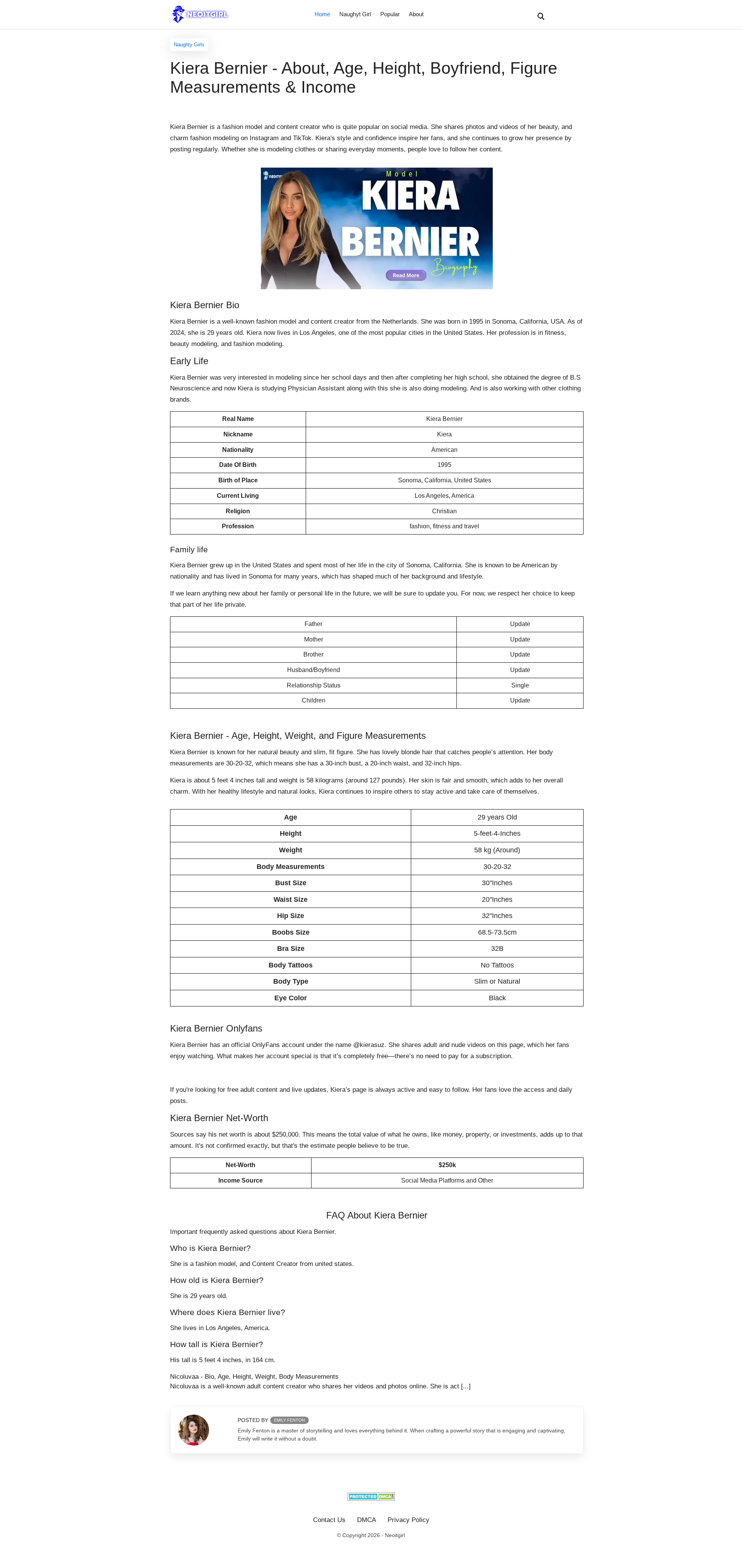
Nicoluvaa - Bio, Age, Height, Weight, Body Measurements (254, 1376)
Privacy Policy (408, 1520)
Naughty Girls (189, 45)
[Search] (541, 16)
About (416, 14)
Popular (390, 14)
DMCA (366, 1520)
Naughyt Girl (355, 14)
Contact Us (329, 1520)
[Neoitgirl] (202, 13)
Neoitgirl (395, 1535)
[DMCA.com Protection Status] (371, 1498)
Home (322, 14)
